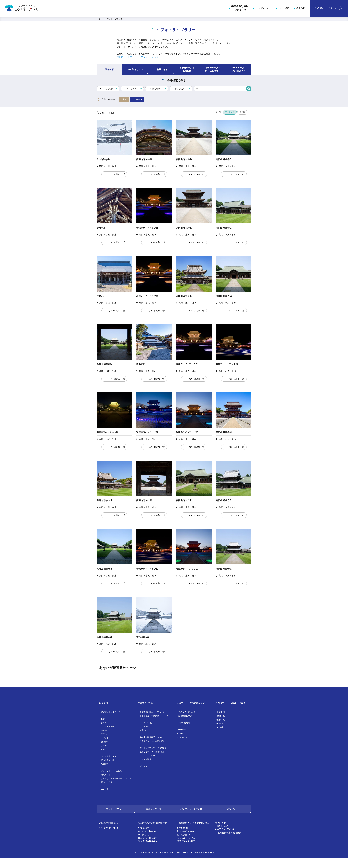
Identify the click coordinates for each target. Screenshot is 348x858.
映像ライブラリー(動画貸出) (152, 752)
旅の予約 (105, 742)
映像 (103, 749)
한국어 (220, 723)
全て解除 (136, 99)
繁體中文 (221, 716)
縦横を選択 (179, 89)
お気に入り (106, 789)
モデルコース (106, 734)
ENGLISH (221, 712)
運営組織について (186, 716)
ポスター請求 (145, 759)
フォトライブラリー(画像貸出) (153, 748)
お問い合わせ (184, 723)
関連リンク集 (106, 782)
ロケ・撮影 (283, 8)
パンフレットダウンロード (193, 809)
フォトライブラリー (115, 19)
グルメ (104, 723)
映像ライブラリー (154, 809)
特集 (103, 719)
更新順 (242, 112)
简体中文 (221, 719)
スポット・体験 (107, 726)
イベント (105, 738)
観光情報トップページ (325, 8)
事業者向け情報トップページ (239, 8)
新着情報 (105, 764)
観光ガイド (106, 775)
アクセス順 (229, 112)
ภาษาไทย (221, 727)
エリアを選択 (130, 89)
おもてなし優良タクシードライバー (116, 778)
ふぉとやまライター (109, 756)
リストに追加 (114, 174)
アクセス (105, 745)
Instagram (182, 737)
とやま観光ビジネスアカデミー (153, 741)
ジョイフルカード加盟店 (111, 771)
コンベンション (263, 8)
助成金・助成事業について (151, 737)
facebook (182, 730)
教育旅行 (300, 8)
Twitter (181, 733)
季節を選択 (155, 89)
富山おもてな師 (107, 760)
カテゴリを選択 (106, 89)
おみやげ (105, 730)
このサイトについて (187, 712)
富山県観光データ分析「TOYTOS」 (155, 716)
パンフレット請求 (147, 756)
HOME (100, 19)
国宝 (123, 99)
